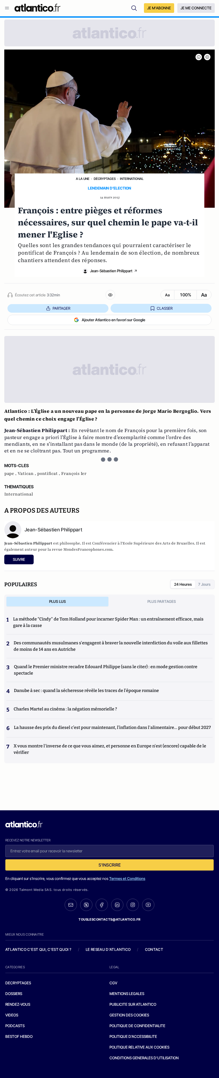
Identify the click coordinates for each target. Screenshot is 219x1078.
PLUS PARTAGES (161, 601)
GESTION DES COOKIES (129, 1015)
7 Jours (204, 584)
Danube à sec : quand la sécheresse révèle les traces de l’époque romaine (86, 690)
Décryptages (105, 179)
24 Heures (183, 584)
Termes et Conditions (127, 878)
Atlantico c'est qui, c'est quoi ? (38, 949)
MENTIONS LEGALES (127, 993)
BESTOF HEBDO (19, 1036)
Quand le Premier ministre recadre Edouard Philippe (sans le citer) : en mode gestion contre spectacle (105, 670)
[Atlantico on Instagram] (133, 905)
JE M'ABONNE (159, 8)
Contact (154, 949)
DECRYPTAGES (18, 983)
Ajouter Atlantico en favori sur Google (113, 319)
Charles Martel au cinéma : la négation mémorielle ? (65, 709)
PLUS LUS (57, 601)
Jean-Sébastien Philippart (111, 270)
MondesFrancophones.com (87, 549)
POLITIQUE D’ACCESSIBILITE (133, 1036)
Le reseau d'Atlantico (108, 949)
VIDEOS (11, 1015)
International (131, 179)
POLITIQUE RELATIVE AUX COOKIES (139, 1047)
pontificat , (49, 473)
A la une (82, 179)
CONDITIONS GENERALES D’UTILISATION (144, 1058)
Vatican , (27, 473)
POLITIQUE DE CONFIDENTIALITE (137, 1025)
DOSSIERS (13, 993)
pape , (11, 473)
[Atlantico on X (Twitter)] (86, 905)
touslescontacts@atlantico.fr (109, 919)
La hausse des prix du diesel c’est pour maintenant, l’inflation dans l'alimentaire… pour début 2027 (112, 727)
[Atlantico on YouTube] (148, 905)
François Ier (74, 473)
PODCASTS (15, 1025)
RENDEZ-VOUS (17, 1004)
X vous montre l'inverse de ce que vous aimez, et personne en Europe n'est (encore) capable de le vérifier (110, 749)
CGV (113, 983)
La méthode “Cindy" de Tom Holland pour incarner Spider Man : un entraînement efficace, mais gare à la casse (108, 622)
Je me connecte (196, 8)
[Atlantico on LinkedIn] (117, 905)
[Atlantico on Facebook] (102, 905)
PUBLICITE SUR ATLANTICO (133, 1004)
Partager (61, 308)
